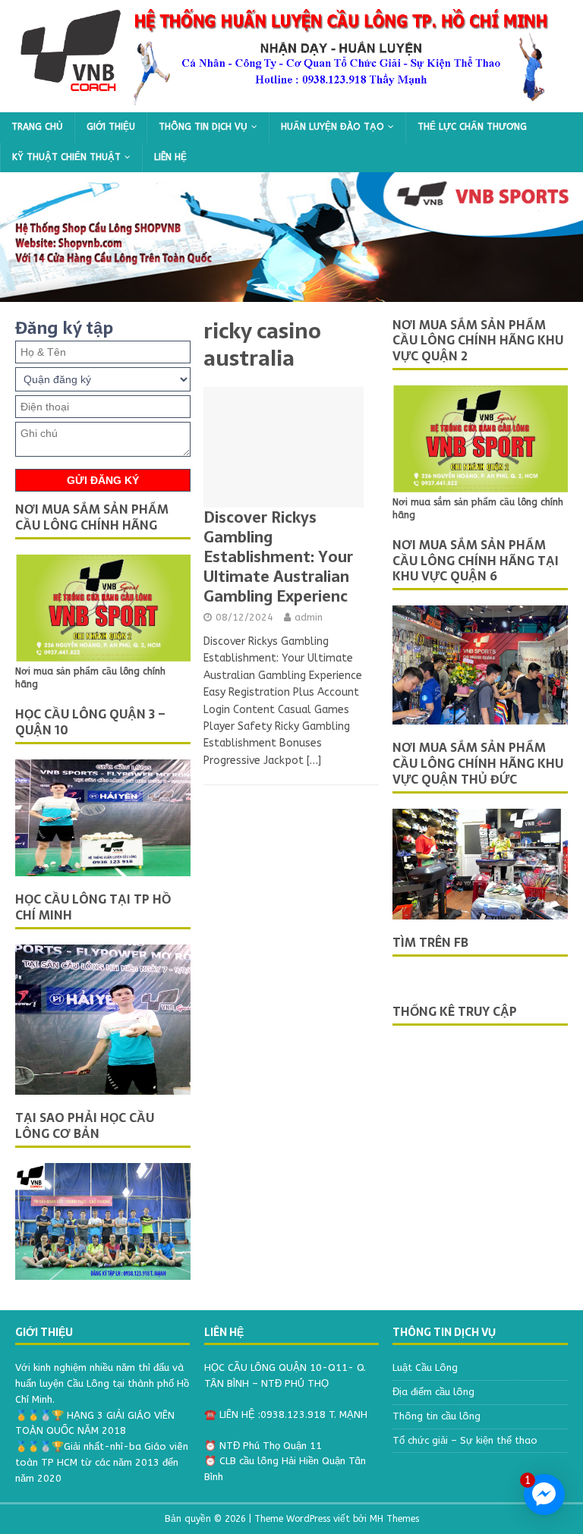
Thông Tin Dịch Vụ (203, 126)
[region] (291, 237)
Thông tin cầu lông (436, 1416)
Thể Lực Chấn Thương (472, 126)
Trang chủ (37, 126)
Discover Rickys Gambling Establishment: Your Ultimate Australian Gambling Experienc (278, 556)
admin (309, 617)
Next (549, 236)
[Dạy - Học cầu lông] (291, 103)
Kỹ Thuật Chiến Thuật (66, 157)
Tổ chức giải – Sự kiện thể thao (464, 1440)
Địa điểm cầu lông (433, 1391)
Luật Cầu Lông (425, 1367)
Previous (34, 236)
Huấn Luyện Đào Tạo (332, 126)
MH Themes (394, 1519)
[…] (314, 760)
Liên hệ (170, 157)
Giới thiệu (111, 126)
